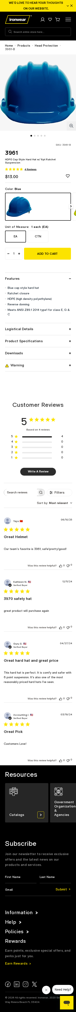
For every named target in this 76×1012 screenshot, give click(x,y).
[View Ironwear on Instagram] (25, 984)
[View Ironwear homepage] (18, 19)
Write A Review (38, 471)
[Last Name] (55, 877)
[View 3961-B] (38, 207)
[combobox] (54, 503)
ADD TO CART (47, 254)
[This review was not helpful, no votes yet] (67, 565)
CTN (38, 236)
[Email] (38, 890)
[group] (26, 802)
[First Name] (21, 877)
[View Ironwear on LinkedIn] (16, 984)
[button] (57, 19)
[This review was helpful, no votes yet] (60, 565)
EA (15, 236)
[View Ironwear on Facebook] (8, 984)
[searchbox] (20, 492)
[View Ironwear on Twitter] (34, 984)
